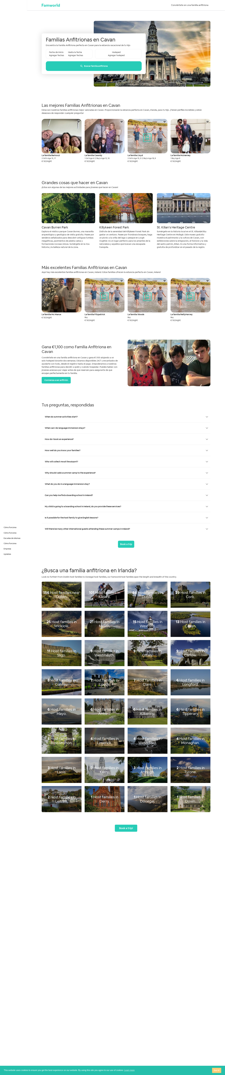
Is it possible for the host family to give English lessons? (71, 517)
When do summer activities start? (61, 416)
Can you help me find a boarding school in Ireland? (69, 495)
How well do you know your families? (62, 450)
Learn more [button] (129, 1070)
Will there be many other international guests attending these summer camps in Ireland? (87, 529)
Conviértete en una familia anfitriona (189, 5)
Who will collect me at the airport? (61, 461)
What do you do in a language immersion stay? (67, 484)
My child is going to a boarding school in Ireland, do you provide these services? (83, 506)
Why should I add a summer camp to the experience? (70, 472)
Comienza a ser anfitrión (56, 380)
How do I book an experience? (59, 439)
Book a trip (126, 544)
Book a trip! (126, 828)
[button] (94, 60)
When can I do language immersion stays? (65, 428)
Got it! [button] (217, 1070)
